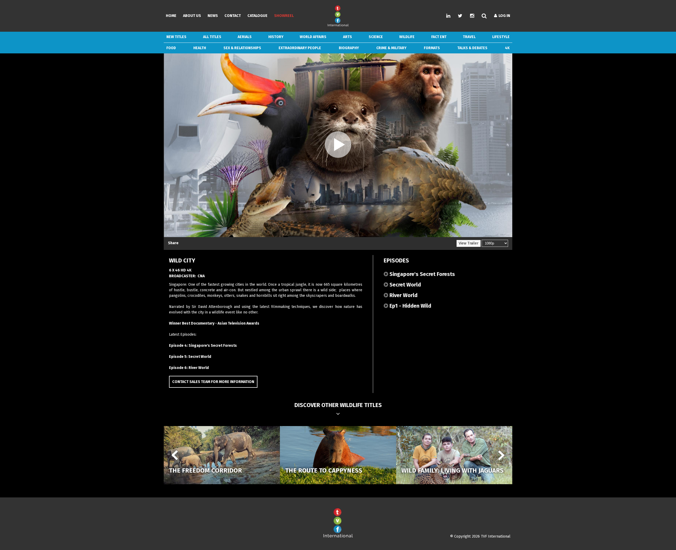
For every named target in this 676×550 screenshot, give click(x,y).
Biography (349, 48)
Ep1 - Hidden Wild (409, 306)
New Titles (176, 37)
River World (402, 295)
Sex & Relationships (242, 48)
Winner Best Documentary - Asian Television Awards (214, 323)
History (275, 37)
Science (376, 37)
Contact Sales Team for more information (213, 382)
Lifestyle (501, 37)
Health (199, 48)
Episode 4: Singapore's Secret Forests (203, 345)
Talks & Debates (472, 48)
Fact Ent (439, 37)
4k (507, 48)
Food (171, 48)
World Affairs (313, 37)
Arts (347, 37)
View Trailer (468, 243)
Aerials (245, 37)
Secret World (404, 284)
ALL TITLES (212, 37)
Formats (432, 48)
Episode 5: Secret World (190, 356)
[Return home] (338, 536)
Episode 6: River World (189, 368)
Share (173, 243)
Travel (469, 37)
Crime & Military (391, 48)
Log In (503, 15)
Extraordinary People (300, 48)
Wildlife (407, 37)
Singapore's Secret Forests (421, 274)
